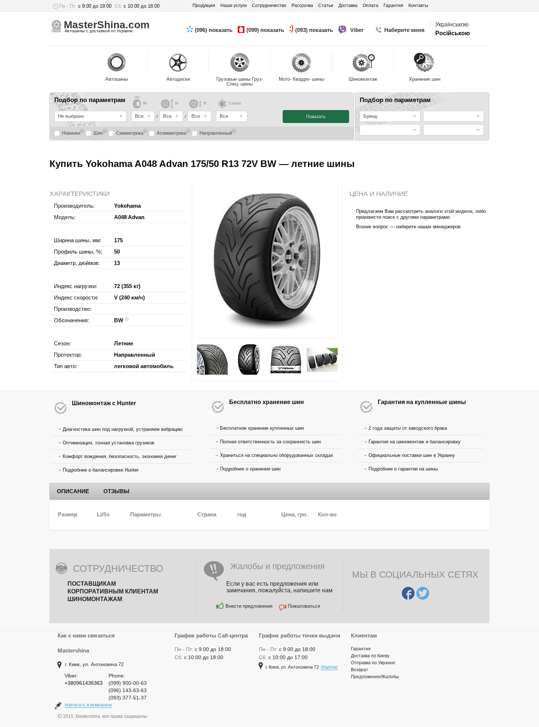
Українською (452, 24)
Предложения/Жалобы (375, 676)
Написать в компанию (88, 705)
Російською (452, 33)
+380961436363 (84, 683)
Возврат (359, 669)
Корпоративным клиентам (112, 591)
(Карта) (329, 667)
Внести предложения (248, 606)
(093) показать (314, 30)
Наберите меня (404, 30)
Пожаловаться (304, 606)
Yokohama (127, 206)
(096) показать (214, 30)
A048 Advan (129, 217)
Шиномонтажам (94, 599)
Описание (73, 491)
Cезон (235, 103)
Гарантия (361, 648)
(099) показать (266, 30)
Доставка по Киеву (370, 655)
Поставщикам (91, 584)
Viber (358, 30)
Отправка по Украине (373, 662)
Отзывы (116, 491)
